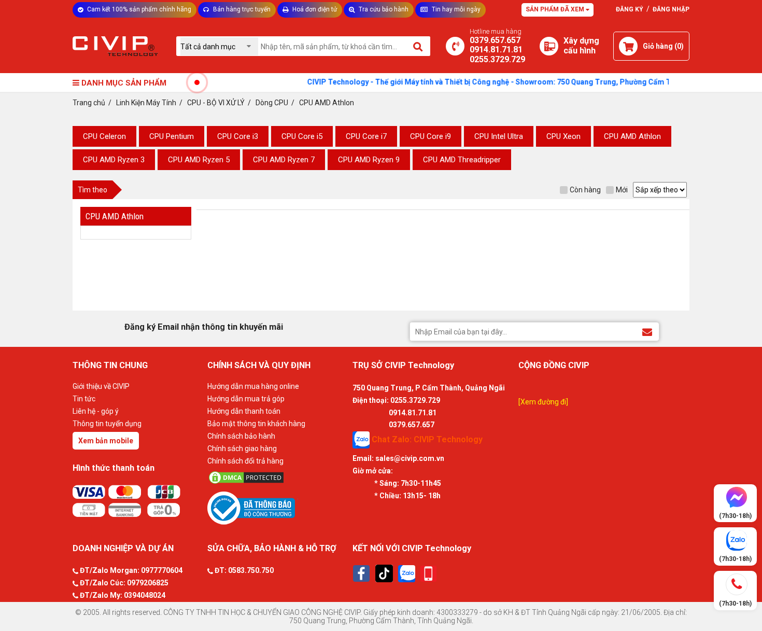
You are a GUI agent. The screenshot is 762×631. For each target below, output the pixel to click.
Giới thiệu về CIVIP (101, 386)
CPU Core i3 (237, 136)
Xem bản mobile (105, 441)
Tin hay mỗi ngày (455, 9)
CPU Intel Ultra (498, 136)
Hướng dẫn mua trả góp (246, 399)
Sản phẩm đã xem (556, 9)
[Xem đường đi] (543, 402)
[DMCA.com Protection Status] (277, 477)
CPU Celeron (104, 136)
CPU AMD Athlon (632, 136)
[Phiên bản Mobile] (428, 574)
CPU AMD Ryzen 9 (369, 159)
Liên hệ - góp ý (96, 411)
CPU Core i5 (301, 136)
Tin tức (84, 399)
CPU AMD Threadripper (462, 159)
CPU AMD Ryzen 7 (284, 159)
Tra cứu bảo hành (382, 9)
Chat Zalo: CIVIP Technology (426, 439)
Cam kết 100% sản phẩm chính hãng (138, 9)
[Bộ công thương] (277, 507)
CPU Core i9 (430, 136)
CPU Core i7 (366, 136)
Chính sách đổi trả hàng (245, 461)
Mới (622, 190)
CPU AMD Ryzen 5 (199, 159)
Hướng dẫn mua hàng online (253, 386)
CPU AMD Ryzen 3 (114, 159)
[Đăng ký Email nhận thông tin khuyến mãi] (647, 331)
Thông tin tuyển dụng (107, 423)
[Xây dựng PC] (549, 46)
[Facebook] (361, 573)
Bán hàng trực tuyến (241, 9)
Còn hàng (585, 190)
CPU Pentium (171, 136)
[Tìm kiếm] (418, 46)
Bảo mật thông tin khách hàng (256, 423)
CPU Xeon (563, 136)
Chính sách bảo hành (241, 436)
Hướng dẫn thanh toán (243, 411)
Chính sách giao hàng (242, 448)
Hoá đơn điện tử (314, 9)
